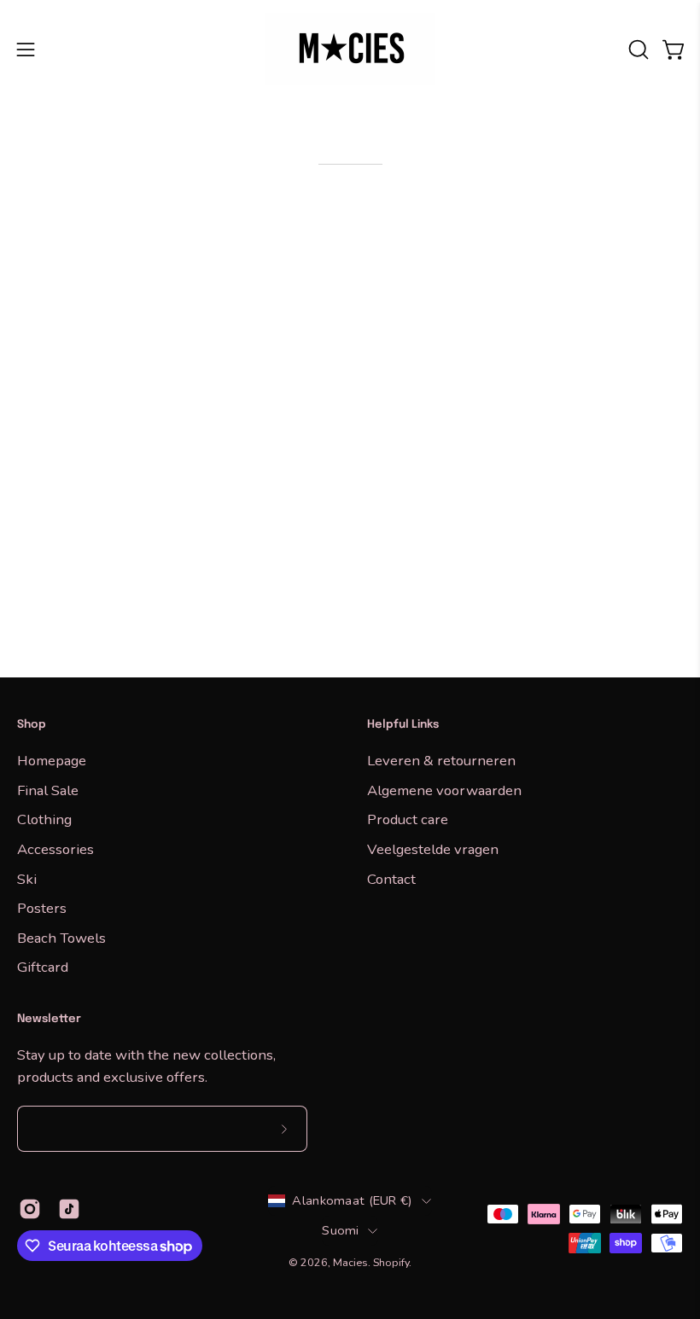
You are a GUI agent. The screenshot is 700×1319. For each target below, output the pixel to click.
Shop (31, 724)
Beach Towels (61, 937)
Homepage (51, 760)
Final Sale (48, 789)
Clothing (44, 819)
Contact (391, 878)
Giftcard (42, 967)
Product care (407, 819)
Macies (350, 1262)
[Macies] (350, 49)
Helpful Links (403, 724)
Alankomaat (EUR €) (352, 1200)
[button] (637, 49)
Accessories (55, 848)
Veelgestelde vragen (433, 848)
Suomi (340, 1230)
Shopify (391, 1262)
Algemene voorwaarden (444, 789)
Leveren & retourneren (441, 760)
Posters (42, 908)
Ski (27, 878)
